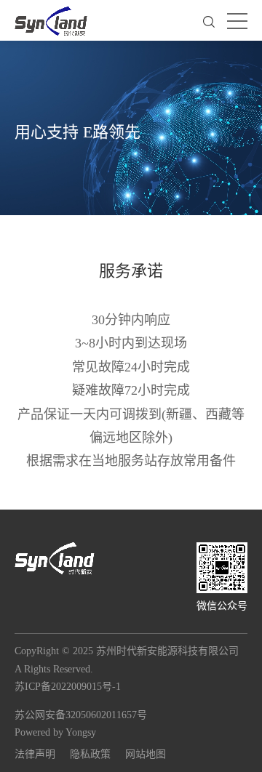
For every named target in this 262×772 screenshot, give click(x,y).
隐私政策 (90, 754)
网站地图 (145, 754)
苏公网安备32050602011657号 (81, 714)
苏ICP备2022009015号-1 (68, 686)
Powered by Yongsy (55, 732)
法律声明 (35, 754)
